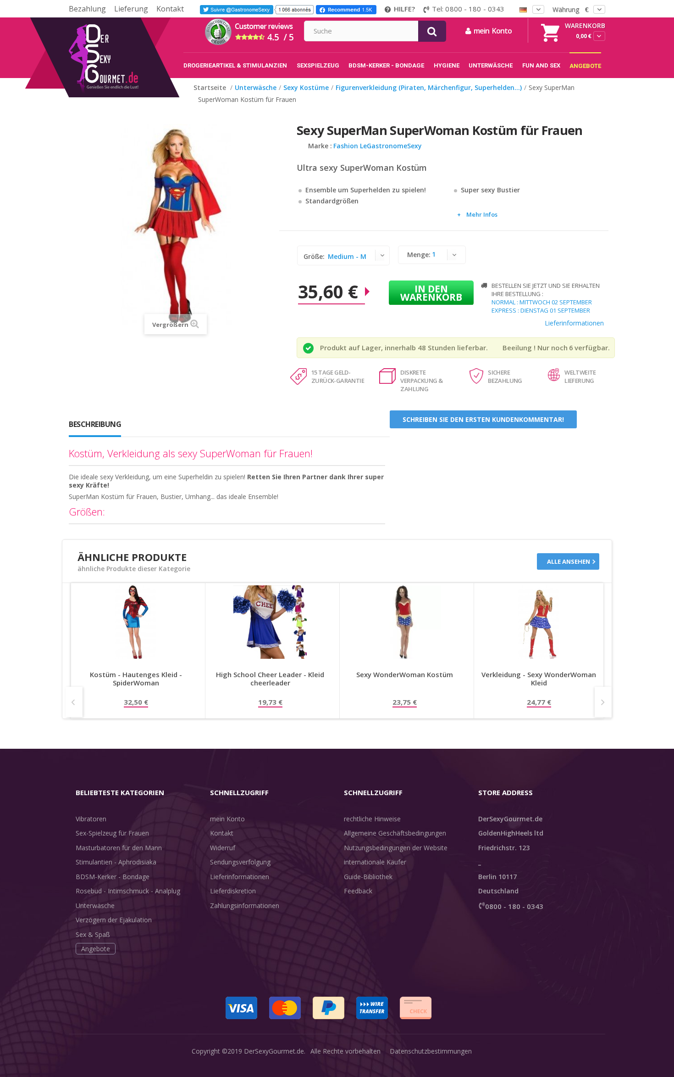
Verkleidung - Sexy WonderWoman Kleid (538, 678)
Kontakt (170, 9)
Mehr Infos (481, 214)
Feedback (358, 890)
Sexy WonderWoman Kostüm (404, 674)
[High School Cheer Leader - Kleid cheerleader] (270, 622)
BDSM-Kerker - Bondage (112, 876)
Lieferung (131, 9)
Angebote (95, 948)
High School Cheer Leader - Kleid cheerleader (270, 678)
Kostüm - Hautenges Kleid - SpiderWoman (136, 678)
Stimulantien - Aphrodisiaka (116, 862)
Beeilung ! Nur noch (535, 347)
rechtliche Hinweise (372, 818)
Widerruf (222, 847)
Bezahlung (87, 9)
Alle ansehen (568, 561)
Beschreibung (95, 424)
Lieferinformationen (574, 323)
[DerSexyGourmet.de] (123, 20)
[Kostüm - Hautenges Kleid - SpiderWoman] (135, 622)
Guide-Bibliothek (368, 876)
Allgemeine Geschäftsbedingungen (395, 833)
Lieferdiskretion (233, 890)
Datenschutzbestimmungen (431, 1051)
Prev (74, 702)
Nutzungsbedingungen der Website (395, 847)
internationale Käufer (375, 862)
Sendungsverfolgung (240, 862)
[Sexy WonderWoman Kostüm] (404, 622)
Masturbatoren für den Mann (119, 847)
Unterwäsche (95, 905)
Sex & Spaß (93, 934)
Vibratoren (91, 818)
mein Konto (227, 818)
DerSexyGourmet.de (274, 1051)
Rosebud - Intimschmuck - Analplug (128, 890)
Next (603, 702)
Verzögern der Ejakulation (114, 919)
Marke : (320, 146)
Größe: (315, 256)
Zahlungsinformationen (244, 905)
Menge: (419, 254)
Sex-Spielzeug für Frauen (112, 833)
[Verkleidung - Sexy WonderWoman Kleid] (538, 622)
